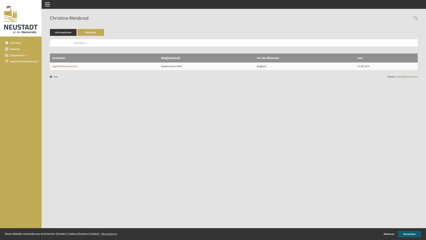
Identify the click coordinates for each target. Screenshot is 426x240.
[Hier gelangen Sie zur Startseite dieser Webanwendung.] (21, 19)
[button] (21, 55)
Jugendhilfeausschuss (64, 66)
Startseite (15, 42)
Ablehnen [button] (389, 234)
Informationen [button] (109, 233)
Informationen (63, 32)
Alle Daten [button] (80, 42)
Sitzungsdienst (407, 76)
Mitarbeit (90, 32)
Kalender (15, 49)
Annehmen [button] (409, 234)
